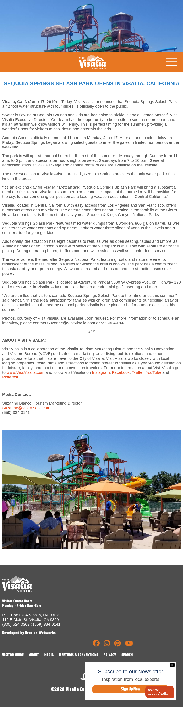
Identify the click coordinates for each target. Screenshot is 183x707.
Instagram (101, 372)
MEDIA (49, 655)
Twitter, (138, 372)
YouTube (153, 372)
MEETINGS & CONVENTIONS (78, 655)
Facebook (121, 372)
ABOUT (34, 655)
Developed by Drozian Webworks (29, 633)
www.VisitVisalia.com (25, 372)
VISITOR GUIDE (13, 655)
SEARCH (127, 655)
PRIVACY (110, 655)
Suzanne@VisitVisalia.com (26, 408)
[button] (158, 692)
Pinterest (10, 377)
